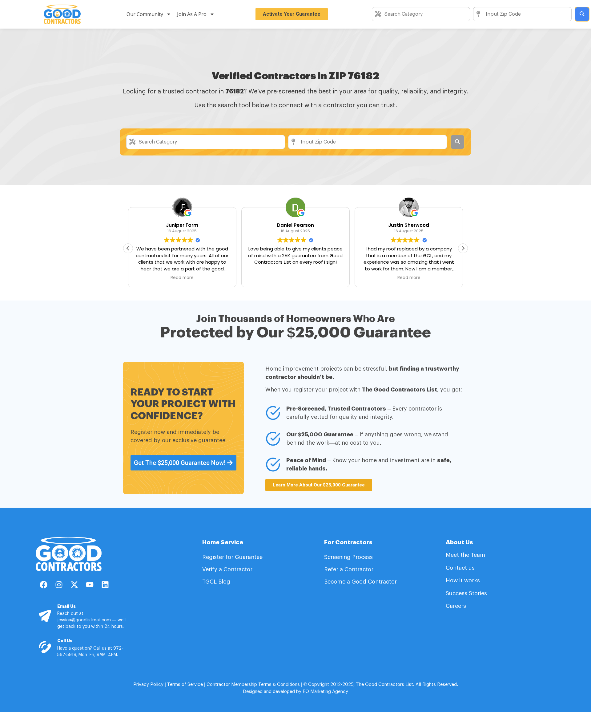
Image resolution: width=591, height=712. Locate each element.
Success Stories (466, 593)
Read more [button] (182, 278)
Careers (456, 606)
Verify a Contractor (227, 569)
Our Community (145, 14)
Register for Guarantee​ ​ (233, 557)
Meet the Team (466, 555)
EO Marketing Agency (324, 691)
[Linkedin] (105, 584)
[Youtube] (89, 584)
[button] (463, 248)
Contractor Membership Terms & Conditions (253, 684)
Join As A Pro (192, 14)
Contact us (460, 568)
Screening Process (349, 557)
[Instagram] (58, 584)
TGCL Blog (216, 581)
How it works (463, 580)
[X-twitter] (74, 584)
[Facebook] (43, 584)
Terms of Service (185, 684)
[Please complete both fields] (582, 14)
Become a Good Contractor (360, 581)
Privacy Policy (148, 684)
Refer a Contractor (349, 569)
